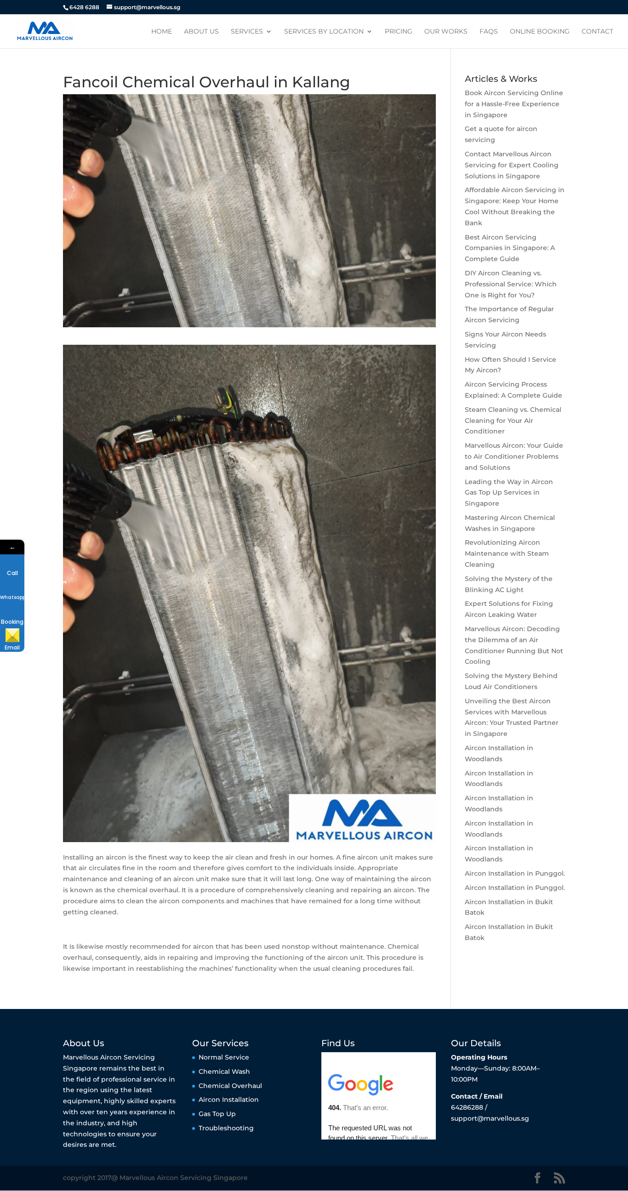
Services (247, 31)
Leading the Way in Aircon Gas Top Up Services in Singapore (509, 493)
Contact (597, 31)
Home (161, 31)
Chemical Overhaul (230, 1086)
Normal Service (224, 1057)
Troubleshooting (226, 1128)
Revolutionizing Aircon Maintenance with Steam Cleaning (507, 553)
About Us (201, 31)
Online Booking (540, 31)
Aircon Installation (229, 1099)
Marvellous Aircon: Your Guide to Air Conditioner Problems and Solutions (514, 456)
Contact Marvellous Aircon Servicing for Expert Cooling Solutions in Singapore (512, 165)
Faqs (489, 31)
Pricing (398, 31)
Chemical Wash (224, 1071)
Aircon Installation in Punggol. (515, 873)
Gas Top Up (217, 1114)
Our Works (446, 31)
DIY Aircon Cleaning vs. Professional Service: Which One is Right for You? (511, 284)
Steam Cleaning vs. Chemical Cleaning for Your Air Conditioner (513, 420)
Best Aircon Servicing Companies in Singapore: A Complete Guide (510, 248)
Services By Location (324, 31)
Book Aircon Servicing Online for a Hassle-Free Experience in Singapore (514, 104)
